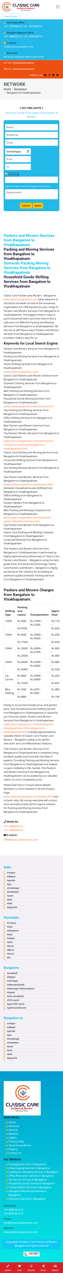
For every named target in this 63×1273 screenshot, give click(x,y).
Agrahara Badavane (16, 1008)
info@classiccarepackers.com (19, 46)
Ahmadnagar (13, 888)
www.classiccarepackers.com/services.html (29, 406)
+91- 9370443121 (33, 26)
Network (14, 1133)
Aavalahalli (12, 973)
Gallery (13, 1137)
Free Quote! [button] (10, 16)
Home (7, 89)
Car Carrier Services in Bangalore (28, 1179)
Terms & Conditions (20, 1145)
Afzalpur (11, 938)
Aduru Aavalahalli (15, 996)
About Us (14, 1126)
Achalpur (11, 872)
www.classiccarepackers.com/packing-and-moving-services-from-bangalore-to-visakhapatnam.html (29, 444)
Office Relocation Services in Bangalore (31, 1175)
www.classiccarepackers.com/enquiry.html (28, 484)
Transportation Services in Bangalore (30, 1187)
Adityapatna (13, 930)
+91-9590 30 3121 (14, 1213)
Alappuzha (12, 907)
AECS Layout (13, 1000)
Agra (9, 884)
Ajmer (9, 899)
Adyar (10, 934)
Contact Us (15, 1153)
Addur (10, 927)
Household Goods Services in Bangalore (32, 1183)
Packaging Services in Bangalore (27, 1164)
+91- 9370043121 (13, 26)
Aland (9, 942)
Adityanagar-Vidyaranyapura (21, 988)
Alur (9, 957)
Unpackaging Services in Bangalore (29, 1168)
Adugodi (11, 992)
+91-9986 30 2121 (14, 1209)
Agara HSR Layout (15, 1004)
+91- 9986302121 (13, 36)
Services (13, 1130)
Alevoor (10, 946)
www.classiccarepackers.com (20, 299)
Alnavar (10, 953)
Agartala (11, 880)
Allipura (10, 950)
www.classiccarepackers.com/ (21, 371)
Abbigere (11, 977)
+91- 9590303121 (33, 36)
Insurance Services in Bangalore (27, 1198)
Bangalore (20, 89)
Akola (9, 903)
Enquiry (13, 1149)
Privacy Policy (16, 1141)
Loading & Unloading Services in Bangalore (33, 1172)
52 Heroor (11, 923)
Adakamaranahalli (15, 984)
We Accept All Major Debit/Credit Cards (24, 56)
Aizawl (10, 896)
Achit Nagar (12, 981)
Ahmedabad (13, 892)
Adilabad (11, 876)
